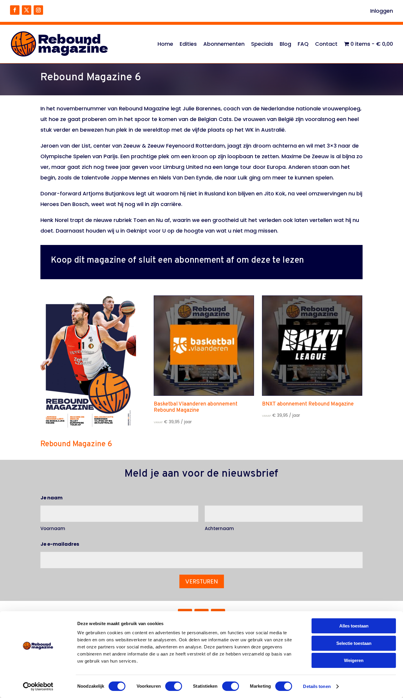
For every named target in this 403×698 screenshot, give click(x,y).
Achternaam (219, 528)
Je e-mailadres (59, 544)
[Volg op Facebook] (14, 10)
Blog (285, 44)
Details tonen (316, 686)
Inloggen (381, 11)
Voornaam (52, 528)
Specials (262, 44)
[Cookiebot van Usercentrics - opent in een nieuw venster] (38, 686)
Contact (326, 44)
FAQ (303, 44)
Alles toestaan (353, 625)
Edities (188, 44)
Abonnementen (224, 44)
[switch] (173, 686)
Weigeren (353, 660)
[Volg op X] (26, 10)
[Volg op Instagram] (38, 10)
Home (165, 44)
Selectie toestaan (353, 643)
